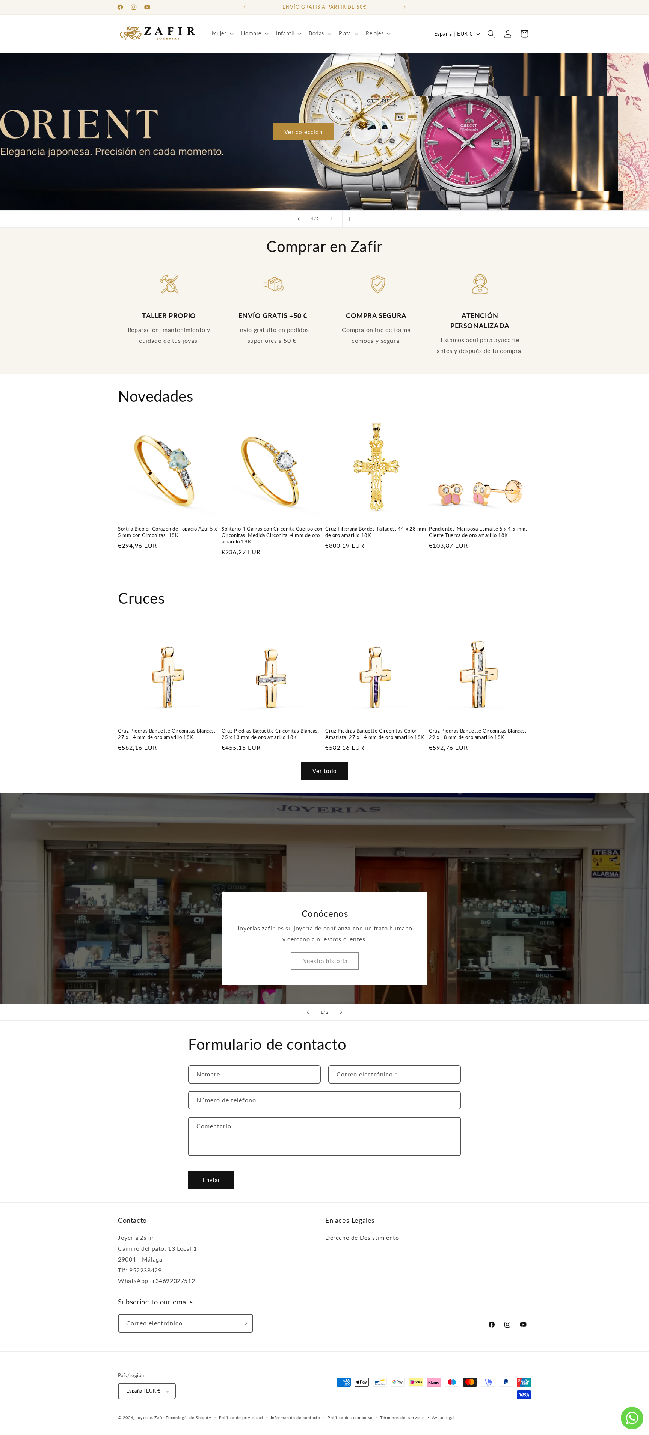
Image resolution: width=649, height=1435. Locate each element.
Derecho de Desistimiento (362, 1237)
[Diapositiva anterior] (298, 219)
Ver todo (324, 770)
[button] (222, 33)
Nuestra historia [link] (324, 960)
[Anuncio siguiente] (404, 7)
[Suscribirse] (244, 1323)
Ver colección (324, 131)
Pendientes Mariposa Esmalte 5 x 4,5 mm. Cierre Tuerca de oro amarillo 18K (478, 532)
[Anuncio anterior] (244, 7)
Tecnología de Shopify (188, 1417)
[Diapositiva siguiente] (331, 219)
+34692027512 (173, 1280)
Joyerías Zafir (150, 1417)
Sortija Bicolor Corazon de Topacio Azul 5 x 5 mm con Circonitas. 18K (167, 532)
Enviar (211, 1179)
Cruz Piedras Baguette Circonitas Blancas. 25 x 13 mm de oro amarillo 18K (270, 734)
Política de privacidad (241, 1417)
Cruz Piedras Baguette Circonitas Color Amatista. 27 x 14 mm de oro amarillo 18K (374, 734)
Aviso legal (443, 1417)
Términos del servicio (402, 1417)
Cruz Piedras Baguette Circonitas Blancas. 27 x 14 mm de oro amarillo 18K (167, 734)
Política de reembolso (350, 1417)
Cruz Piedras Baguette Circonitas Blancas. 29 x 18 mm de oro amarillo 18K (478, 734)
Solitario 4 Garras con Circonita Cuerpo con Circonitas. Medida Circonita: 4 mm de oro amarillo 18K (272, 535)
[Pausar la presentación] (350, 219)
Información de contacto (295, 1417)
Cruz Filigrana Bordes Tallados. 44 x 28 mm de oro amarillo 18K (375, 532)
